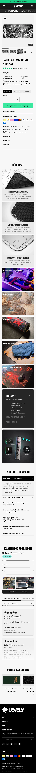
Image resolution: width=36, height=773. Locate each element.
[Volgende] (34, 1)
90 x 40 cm (7, 91)
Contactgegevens (7, 771)
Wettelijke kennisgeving (20, 771)
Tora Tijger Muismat (11, 689)
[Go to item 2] (22, 583)
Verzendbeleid (21, 768)
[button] (32, 6)
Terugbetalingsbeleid (17, 766)
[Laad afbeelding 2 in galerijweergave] (12, 51)
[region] (18, 35)
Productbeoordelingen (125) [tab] (11, 598)
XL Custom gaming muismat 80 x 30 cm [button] (15, 632)
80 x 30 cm (17, 91)
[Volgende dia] (32, 52)
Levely (8, 763)
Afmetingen (11, 421)
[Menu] (4, 6)
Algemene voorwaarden (9, 768)
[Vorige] (2, 1)
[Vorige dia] (28, 52)
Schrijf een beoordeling (18, 592)
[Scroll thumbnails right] (31, 582)
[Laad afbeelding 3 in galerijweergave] (20, 51)
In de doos (11, 395)
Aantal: (5, 95)
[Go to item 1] (9, 583)
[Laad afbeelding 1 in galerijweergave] (5, 51)
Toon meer (17, 658)
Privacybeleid (6, 766)
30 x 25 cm (27, 91)
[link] (18, 279)
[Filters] (4, 604)
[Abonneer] (31, 739)
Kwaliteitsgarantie (15, 417)
